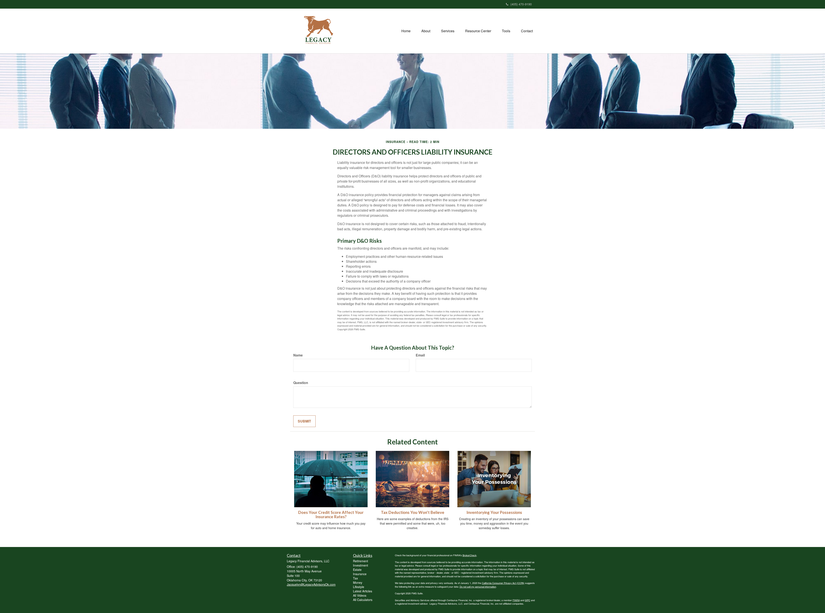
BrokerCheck (470, 555)
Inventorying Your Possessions (494, 512)
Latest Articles (362, 591)
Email (420, 355)
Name (298, 355)
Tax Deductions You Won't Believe (412, 512)
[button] (426, 31)
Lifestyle (358, 587)
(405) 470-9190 (521, 4)
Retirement (360, 561)
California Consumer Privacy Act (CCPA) (503, 583)
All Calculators (362, 600)
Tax (355, 578)
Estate (357, 569)
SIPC (527, 600)
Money (357, 582)
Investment (360, 565)
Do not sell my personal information (478, 586)
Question (300, 382)
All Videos (359, 595)
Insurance (360, 574)
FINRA (516, 600)
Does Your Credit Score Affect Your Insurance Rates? (331, 514)
